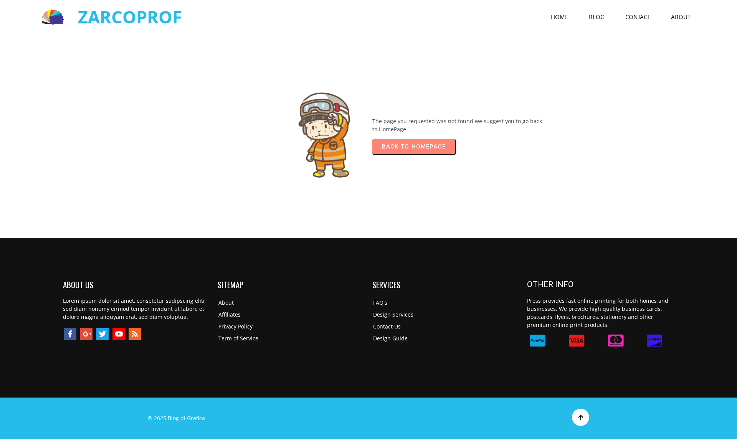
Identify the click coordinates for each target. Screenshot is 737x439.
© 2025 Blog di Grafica (176, 418)
